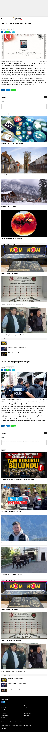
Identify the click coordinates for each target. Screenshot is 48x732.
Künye (10, 725)
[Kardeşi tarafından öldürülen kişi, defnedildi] (24, 528)
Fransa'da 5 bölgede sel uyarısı (9, 175)
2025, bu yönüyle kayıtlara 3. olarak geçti (11, 238)
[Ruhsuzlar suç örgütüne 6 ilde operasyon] (24, 559)
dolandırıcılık (3, 450)
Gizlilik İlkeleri (25, 725)
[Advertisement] (24, 8)
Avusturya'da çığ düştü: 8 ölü (8, 206)
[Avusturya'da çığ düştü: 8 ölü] (24, 191)
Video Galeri (26, 705)
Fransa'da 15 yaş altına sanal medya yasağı (12, 143)
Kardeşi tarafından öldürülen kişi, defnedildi (12, 543)
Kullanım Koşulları (5, 725)
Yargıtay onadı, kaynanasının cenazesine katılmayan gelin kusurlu (17, 479)
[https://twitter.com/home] (4, 702)
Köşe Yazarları (4, 707)
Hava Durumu (3, 713)
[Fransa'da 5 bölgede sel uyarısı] (24, 160)
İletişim (13, 725)
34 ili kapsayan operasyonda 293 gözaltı (11, 511)
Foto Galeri (3, 705)
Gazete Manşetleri (4, 715)
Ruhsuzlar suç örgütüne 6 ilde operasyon (11, 574)
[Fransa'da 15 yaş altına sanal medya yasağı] (24, 128)
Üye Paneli (3, 717)
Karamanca (45, 61)
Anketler (26, 707)
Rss (30, 725)
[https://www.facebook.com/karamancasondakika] (2, 702)
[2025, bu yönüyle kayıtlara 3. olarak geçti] (24, 223)
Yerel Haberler (4, 709)
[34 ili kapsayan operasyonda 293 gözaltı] (24, 496)
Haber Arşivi (26, 715)
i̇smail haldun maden (4, 114)
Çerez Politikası (19, 725)
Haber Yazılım (4, 728)
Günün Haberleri (27, 713)
